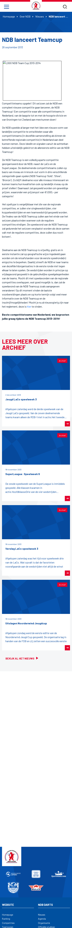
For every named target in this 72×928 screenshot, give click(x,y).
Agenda (42, 918)
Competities (8, 922)
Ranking (6, 918)
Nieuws (39, 16)
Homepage (9, 16)
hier (29, 306)
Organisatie (44, 922)
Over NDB (25, 16)
